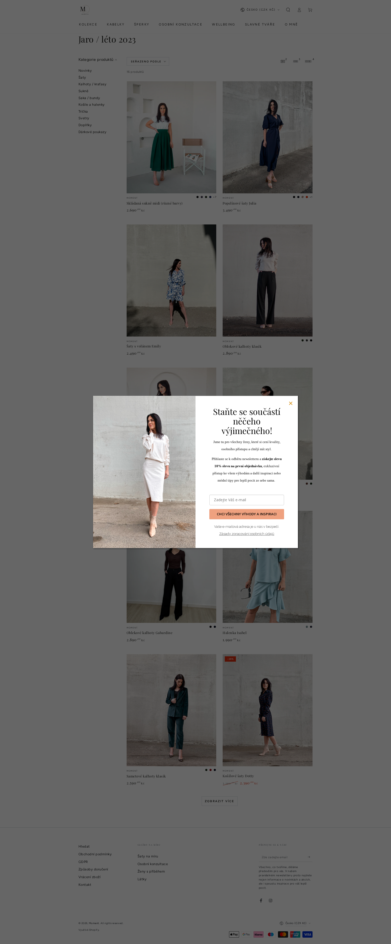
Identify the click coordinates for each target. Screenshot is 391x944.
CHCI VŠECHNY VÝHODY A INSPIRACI (247, 514)
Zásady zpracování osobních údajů (246, 534)
